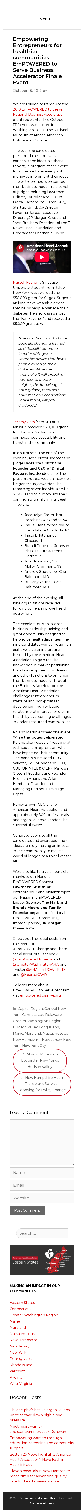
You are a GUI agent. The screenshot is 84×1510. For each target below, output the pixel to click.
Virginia (16, 1377)
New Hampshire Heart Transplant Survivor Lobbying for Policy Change (42, 1084)
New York (18, 1352)
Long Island (49, 1027)
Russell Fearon (26, 282)
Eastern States (22, 1303)
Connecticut (33, 1015)
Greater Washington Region (37, 1021)
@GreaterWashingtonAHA (36, 964)
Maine (18, 1033)
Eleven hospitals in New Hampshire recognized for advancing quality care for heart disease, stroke (40, 1476)
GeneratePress (42, 1503)
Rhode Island (21, 1365)
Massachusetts (55, 1033)
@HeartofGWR (33, 975)
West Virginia (21, 1384)
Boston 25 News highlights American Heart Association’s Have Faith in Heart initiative (41, 1459)
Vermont (17, 1371)
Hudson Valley (25, 1027)
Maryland (33, 1033)
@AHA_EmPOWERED (45, 970)
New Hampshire (26, 1040)
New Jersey (52, 1040)
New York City (34, 1046)
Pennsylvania (21, 1359)
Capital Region (30, 1009)
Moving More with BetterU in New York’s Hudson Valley (40, 1060)
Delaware (53, 1015)
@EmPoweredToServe (33, 959)
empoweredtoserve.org (40, 995)
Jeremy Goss (24, 422)
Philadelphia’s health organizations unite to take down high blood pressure (40, 1415)
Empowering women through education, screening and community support (42, 1443)
